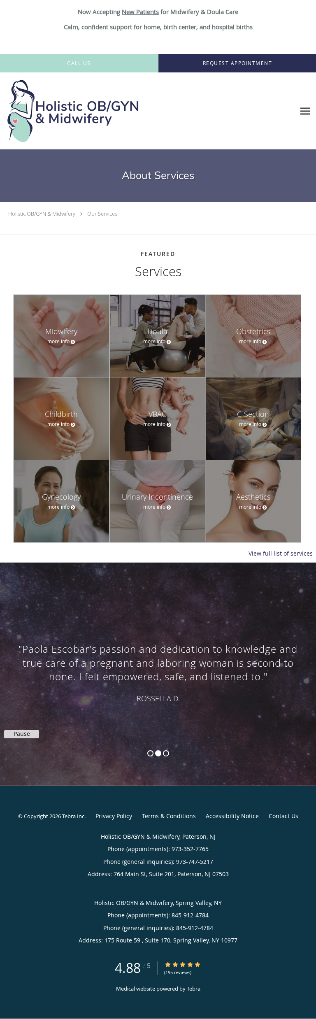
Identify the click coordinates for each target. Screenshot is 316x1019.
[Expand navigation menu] (305, 111)
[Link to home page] (97, 111)
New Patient (139, 11)
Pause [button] (22, 733)
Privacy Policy (113, 816)
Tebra (193, 988)
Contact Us (283, 816)
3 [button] (166, 753)
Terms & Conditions (169, 816)
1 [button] (150, 753)
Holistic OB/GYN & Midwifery (41, 213)
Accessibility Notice (232, 816)
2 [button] (158, 753)
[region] (158, 665)
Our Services (102, 213)
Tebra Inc (73, 816)
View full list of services (281, 553)
